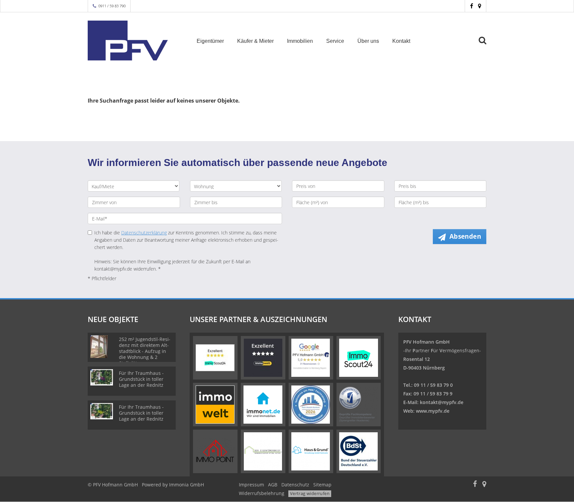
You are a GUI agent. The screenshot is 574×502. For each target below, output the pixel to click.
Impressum (251, 484)
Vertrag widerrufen (310, 493)
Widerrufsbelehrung (261, 493)
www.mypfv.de (432, 411)
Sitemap (322, 484)
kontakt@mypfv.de (441, 402)
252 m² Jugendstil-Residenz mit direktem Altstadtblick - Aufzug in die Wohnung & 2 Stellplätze (144, 351)
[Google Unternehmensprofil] (479, 5)
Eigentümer (210, 41)
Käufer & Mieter (255, 41)
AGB (272, 484)
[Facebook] (471, 5)
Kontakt (401, 41)
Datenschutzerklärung (144, 232)
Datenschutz (295, 484)
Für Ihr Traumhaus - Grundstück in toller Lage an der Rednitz (141, 379)
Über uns (368, 41)
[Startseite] (134, 40)
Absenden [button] (465, 236)
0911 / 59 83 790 (112, 5)
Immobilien (300, 41)
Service (335, 41)
